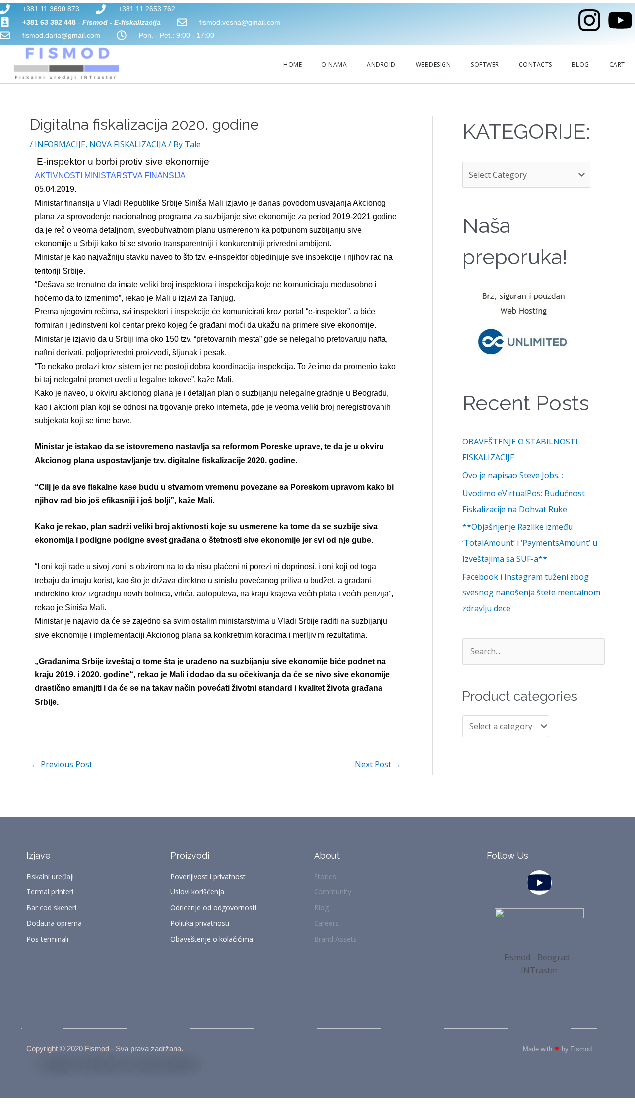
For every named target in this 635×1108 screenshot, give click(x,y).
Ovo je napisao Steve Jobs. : (512, 475)
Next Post (378, 764)
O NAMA (334, 64)
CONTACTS (535, 64)
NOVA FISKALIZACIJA (127, 144)
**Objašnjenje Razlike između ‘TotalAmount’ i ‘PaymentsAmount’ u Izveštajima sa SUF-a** (529, 542)
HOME (292, 64)
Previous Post (61, 764)
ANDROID (381, 64)
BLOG (580, 64)
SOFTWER (485, 64)
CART (617, 64)
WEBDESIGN (433, 64)
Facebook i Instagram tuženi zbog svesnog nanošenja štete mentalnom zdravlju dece (531, 592)
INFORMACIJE (60, 144)
